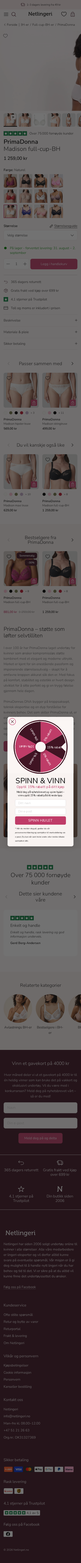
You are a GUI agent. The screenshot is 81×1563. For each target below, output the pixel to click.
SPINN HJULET (40, 820)
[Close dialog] (12, 721)
